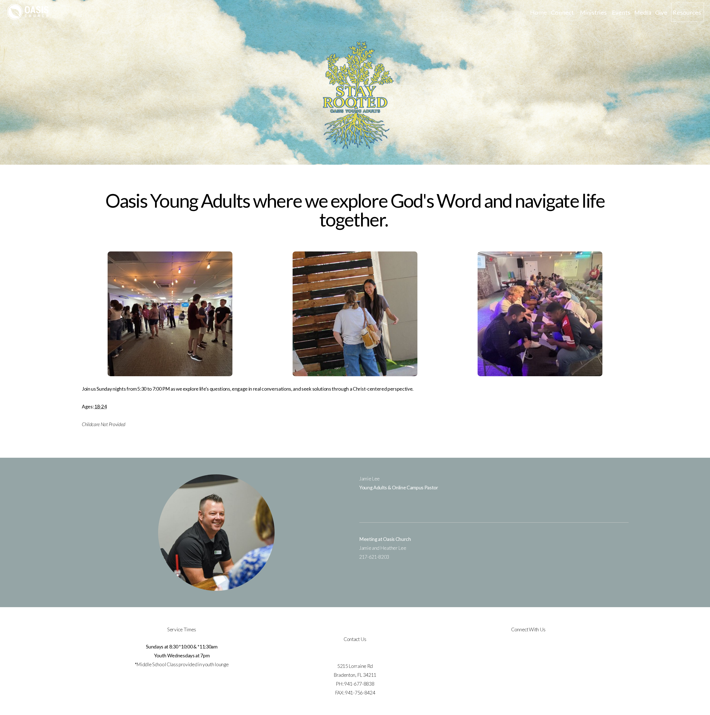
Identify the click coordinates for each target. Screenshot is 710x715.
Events (621, 12)
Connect (563, 12)
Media (642, 12)
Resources (687, 12)
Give (661, 12)
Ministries (594, 12)
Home (538, 12)
